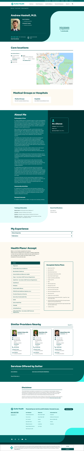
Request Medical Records (30, 426)
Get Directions (14, 59)
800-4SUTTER (14, 412)
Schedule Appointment (30, 414)
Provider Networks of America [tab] (20, 294)
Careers (66, 0)
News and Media (53, 419)
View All (70, 325)
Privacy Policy (17, 449)
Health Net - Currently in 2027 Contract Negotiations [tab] (25, 279)
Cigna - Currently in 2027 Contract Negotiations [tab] (24, 277)
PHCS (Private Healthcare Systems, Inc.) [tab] (22, 291)
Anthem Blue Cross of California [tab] (20, 268)
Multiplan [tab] (15, 285)
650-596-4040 (65, 31)
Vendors (51, 421)
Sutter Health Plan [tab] (17, 302)
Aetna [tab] (14, 263)
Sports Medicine (14, 371)
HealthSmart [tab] (16, 282)
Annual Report (41, 417)
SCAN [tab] (14, 299)
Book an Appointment (56, 0)
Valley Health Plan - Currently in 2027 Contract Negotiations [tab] (23, 311)
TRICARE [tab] (15, 305)
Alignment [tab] (15, 265)
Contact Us (71, 0)
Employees (52, 414)
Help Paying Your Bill (29, 428)
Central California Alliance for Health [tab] (21, 274)
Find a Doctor (28, 417)
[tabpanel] (58, 286)
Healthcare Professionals (54, 417)
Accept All (67, 449)
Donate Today (69, 409)
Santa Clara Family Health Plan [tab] (20, 296)
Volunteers (52, 424)
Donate (62, 0)
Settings (67, 446)
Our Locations (28, 419)
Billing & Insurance (29, 424)
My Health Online (48, 0)
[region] (54, 69)
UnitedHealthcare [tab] (17, 308)
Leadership (40, 424)
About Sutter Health (41, 414)
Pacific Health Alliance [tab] (18, 288)
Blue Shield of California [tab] (18, 271)
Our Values (40, 426)
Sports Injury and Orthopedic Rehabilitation (40, 371)
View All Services (15, 376)
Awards (39, 419)
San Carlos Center (15, 53)
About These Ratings (15, 38)
